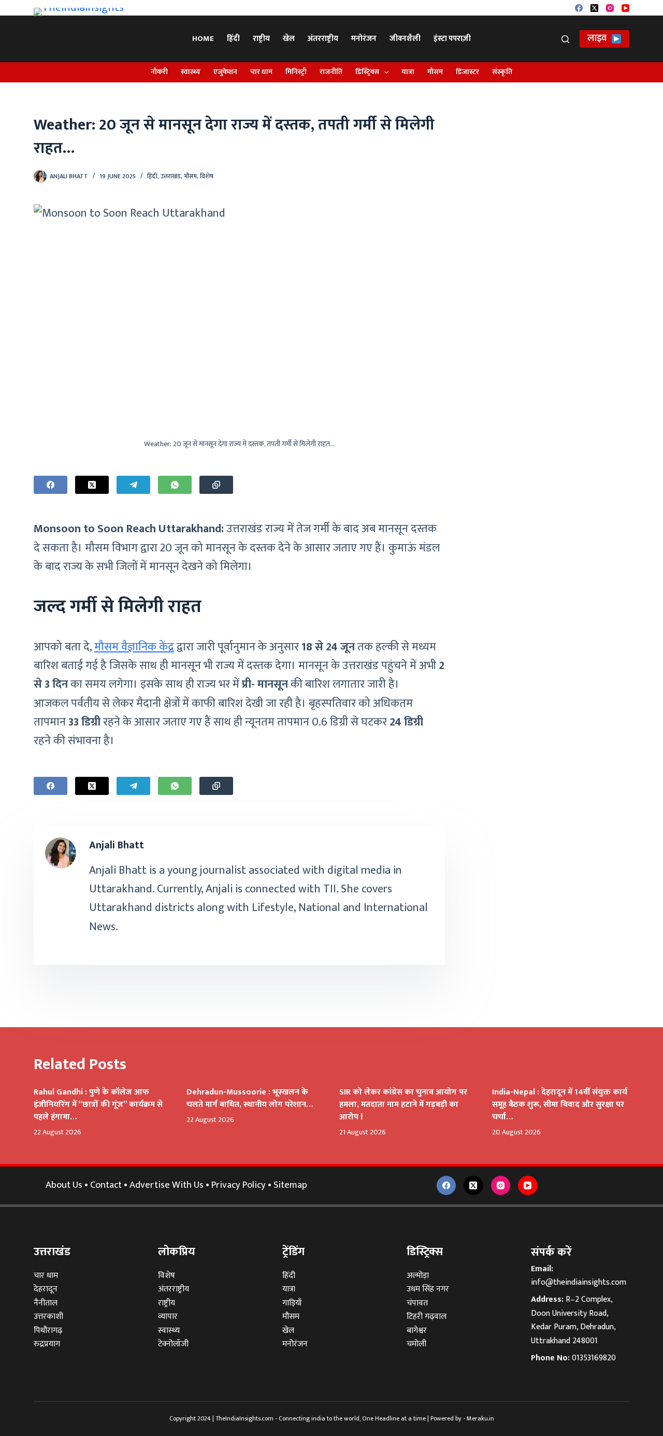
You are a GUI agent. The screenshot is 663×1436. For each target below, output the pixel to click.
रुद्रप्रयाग (47, 1344)
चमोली (416, 1344)
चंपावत (417, 1303)
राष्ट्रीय (261, 38)
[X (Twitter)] (594, 8)
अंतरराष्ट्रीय (323, 38)
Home (203, 38)
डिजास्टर (467, 72)
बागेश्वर (417, 1331)
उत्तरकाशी (48, 1317)
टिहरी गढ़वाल (426, 1317)
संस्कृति (502, 72)
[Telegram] (133, 485)
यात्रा (407, 72)
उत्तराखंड (171, 176)
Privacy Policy (238, 1185)
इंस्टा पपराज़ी (452, 38)
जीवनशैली (405, 38)
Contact (106, 1185)
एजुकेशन (225, 72)
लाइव (597, 38)
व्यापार (168, 1317)
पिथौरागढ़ (48, 1331)
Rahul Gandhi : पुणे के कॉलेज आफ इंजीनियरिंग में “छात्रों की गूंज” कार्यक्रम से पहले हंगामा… (98, 1104)
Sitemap (290, 1185)
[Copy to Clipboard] (216, 485)
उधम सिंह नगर (428, 1289)
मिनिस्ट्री (296, 72)
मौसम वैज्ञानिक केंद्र (134, 647)
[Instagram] (610, 8)
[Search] (565, 39)
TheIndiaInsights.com (244, 1418)
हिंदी (233, 38)
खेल (289, 38)
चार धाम (261, 72)
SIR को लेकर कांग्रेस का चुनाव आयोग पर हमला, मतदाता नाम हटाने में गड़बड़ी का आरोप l (403, 1104)
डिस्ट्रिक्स (367, 72)
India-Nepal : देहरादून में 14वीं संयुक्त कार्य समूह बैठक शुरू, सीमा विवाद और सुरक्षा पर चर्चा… (559, 1104)
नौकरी (159, 72)
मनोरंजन (364, 38)
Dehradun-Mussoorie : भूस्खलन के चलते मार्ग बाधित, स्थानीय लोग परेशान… (249, 1098)
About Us (64, 1185)
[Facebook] (579, 8)
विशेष (206, 176)
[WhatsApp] (175, 485)
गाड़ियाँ (292, 1303)
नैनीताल (45, 1303)
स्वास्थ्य (190, 72)
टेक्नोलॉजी (173, 1344)
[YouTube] (625, 8)
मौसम (435, 72)
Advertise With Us (166, 1185)
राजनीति (331, 72)
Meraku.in (480, 1418)
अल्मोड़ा (418, 1276)
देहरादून (45, 1289)
